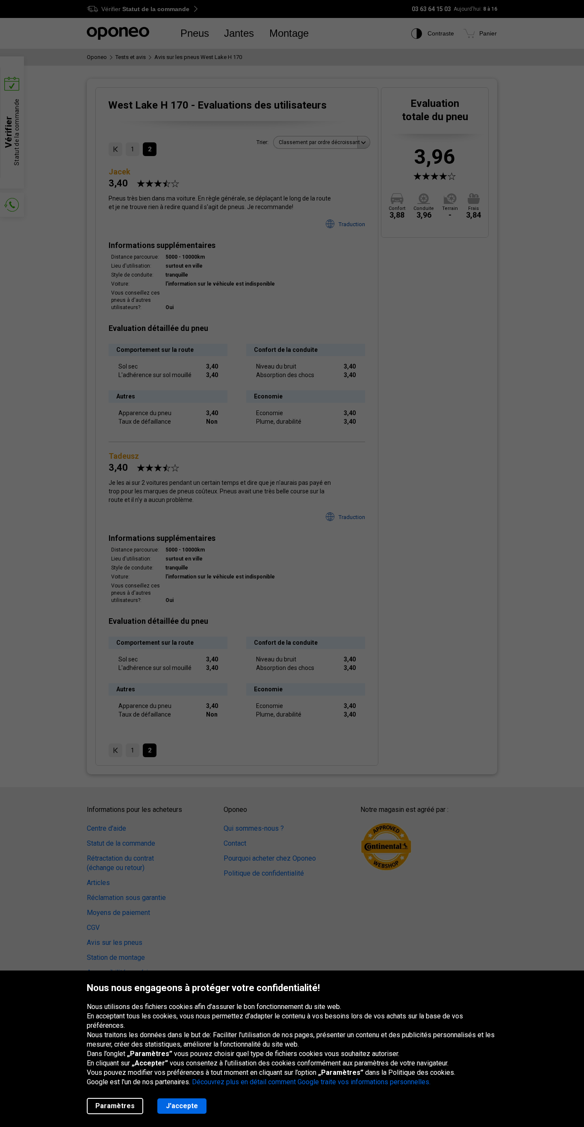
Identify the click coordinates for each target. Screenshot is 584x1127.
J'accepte (182, 1106)
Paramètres (115, 1106)
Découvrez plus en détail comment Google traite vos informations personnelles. (311, 1082)
